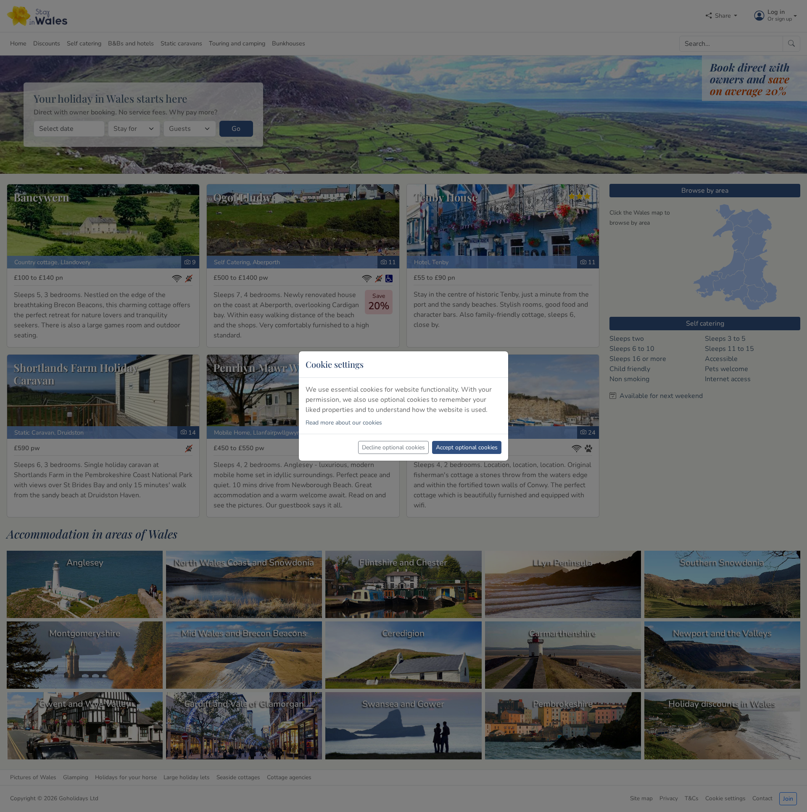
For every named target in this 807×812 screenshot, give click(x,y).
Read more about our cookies (344, 423)
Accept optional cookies (467, 447)
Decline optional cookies (393, 447)
